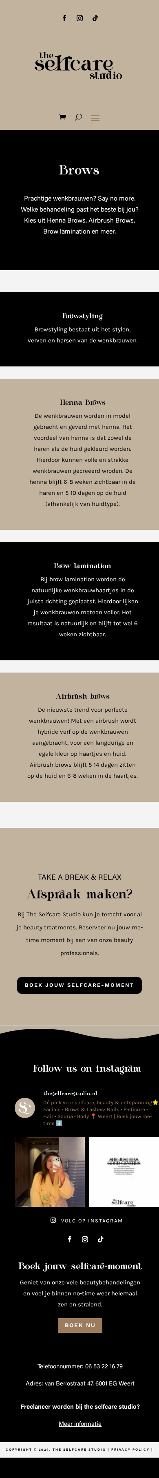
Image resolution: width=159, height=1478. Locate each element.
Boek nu (80, 1325)
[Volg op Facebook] (64, 18)
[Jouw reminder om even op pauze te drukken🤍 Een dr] (50, 1172)
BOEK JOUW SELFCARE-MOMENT (79, 985)
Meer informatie (80, 1424)
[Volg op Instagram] (79, 18)
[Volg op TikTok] (95, 18)
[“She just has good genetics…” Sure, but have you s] (124, 1172)
